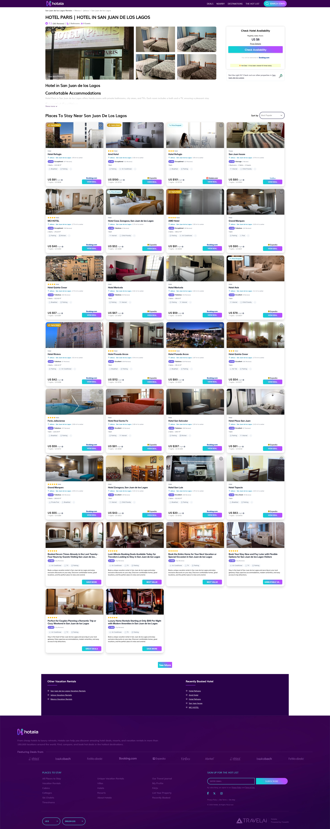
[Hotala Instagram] (221, 794)
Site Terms (223, 800)
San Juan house (237, 154)
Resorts (101, 792)
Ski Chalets (48, 797)
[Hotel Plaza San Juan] (255, 402)
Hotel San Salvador (178, 421)
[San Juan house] (255, 135)
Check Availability (255, 49)
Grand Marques (237, 221)
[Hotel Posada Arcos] (135, 335)
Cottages (47, 792)
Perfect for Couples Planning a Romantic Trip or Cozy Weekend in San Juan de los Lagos (72, 622)
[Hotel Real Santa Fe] (135, 402)
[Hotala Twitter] (214, 794)
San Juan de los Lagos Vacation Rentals (68, 691)
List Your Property (162, 792)
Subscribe (271, 781)
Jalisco (86, 10)
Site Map (232, 800)
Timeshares (48, 802)
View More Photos (55, 76)
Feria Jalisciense (56, 421)
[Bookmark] (49, 30)
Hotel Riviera (54, 354)
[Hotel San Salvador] (195, 402)
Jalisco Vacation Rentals (61, 695)
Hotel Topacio (236, 487)
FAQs (155, 788)
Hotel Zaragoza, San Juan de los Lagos (128, 487)
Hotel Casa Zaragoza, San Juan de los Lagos (131, 221)
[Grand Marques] (255, 202)
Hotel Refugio (54, 154)
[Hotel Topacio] (255, 468)
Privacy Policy (236, 788)
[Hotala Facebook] (208, 794)
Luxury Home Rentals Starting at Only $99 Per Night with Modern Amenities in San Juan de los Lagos (134, 622)
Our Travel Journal (162, 778)
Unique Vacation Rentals (110, 778)
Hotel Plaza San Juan (239, 421)
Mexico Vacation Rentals (61, 699)
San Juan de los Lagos (101, 10)
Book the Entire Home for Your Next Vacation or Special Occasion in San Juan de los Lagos (192, 555)
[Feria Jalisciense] (74, 402)
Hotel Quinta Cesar (57, 287)
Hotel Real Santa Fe (118, 421)
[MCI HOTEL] (74, 202)
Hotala (215, 805)
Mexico (78, 10)
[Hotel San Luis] (195, 468)
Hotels (100, 788)
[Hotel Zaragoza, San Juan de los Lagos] (135, 468)
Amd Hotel (113, 154)
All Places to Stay (51, 778)
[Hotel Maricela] (135, 268)
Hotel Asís (234, 287)
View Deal (91, 182)
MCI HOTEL (53, 221)
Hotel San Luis (175, 487)
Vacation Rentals (51, 783)
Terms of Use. (250, 788)
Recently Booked (161, 797)
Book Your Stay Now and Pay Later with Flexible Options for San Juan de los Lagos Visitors (253, 555)
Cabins (46, 788)
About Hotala (104, 797)
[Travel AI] (251, 820)
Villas (100, 783)
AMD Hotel (173, 221)
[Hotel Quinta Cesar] (74, 268)
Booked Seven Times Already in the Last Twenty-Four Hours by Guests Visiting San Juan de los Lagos (73, 555)
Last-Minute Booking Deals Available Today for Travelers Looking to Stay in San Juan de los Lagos (134, 555)
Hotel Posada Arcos (118, 354)
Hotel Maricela (115, 287)
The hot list (252, 3)
